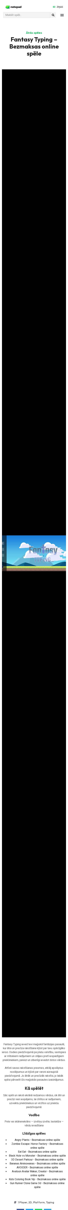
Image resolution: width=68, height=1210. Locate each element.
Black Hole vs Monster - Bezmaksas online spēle (37, 1156)
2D (30, 1202)
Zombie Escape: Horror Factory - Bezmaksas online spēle (37, 1146)
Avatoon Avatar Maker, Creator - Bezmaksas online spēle (37, 1173)
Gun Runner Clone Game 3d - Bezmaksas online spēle (37, 1185)
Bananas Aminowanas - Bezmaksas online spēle (37, 1164)
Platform (39, 1202)
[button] (62, 15)
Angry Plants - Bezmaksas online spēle (37, 1140)
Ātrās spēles (34, 33)
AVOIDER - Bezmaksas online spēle (37, 1167)
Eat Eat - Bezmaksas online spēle (37, 1152)
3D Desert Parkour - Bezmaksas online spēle (37, 1160)
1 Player (22, 1202)
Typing (50, 1202)
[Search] (53, 15)
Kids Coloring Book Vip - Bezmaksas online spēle (37, 1179)
